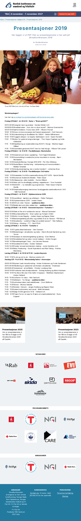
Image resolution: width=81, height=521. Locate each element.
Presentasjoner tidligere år (15, 20)
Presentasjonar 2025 (12, 329)
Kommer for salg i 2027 (66, 14)
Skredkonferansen (41, 42)
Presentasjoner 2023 (68, 329)
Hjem (2, 20)
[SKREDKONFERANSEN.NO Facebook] (55, 14)
